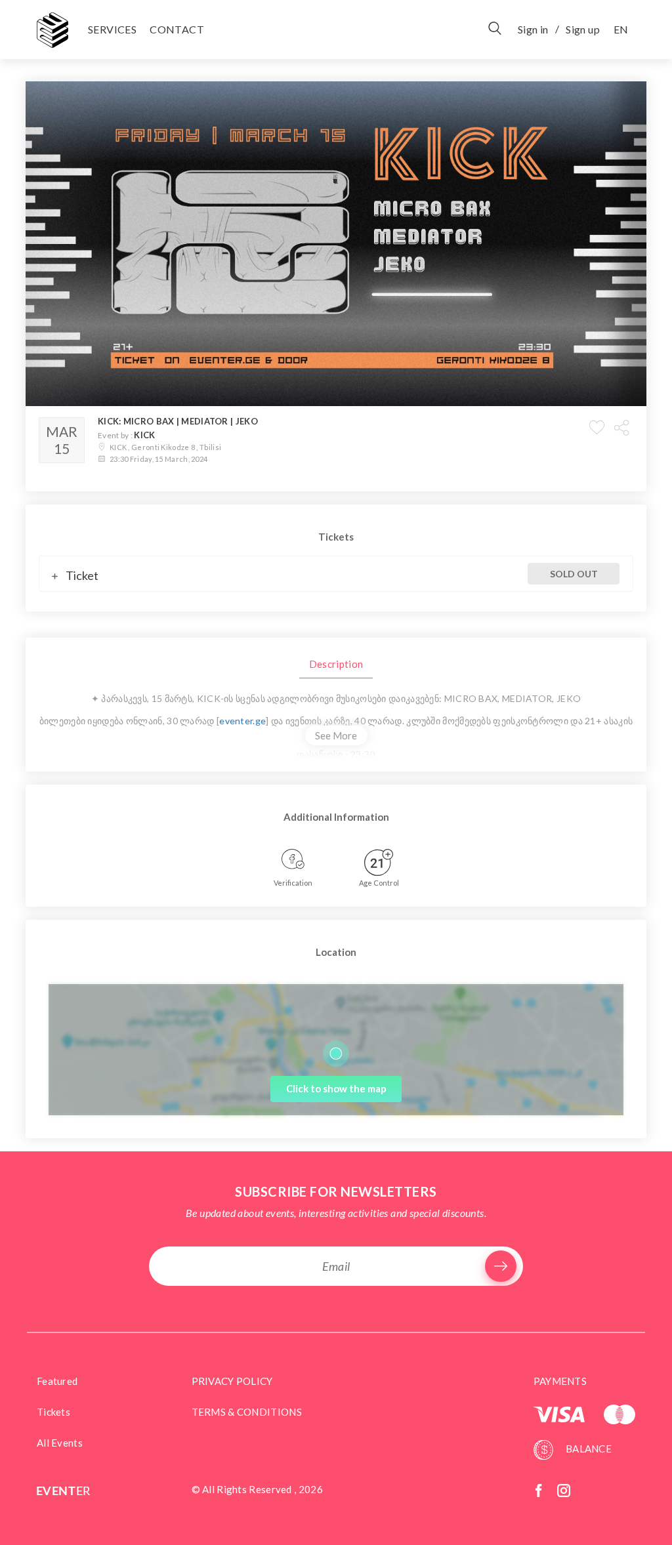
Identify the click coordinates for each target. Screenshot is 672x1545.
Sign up (583, 29)
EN (621, 29)
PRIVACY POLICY (232, 1381)
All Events (60, 1443)
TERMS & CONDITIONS (247, 1412)
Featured (57, 1381)
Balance (588, 1448)
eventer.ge (242, 720)
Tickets (53, 1412)
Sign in (533, 29)
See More (336, 735)
